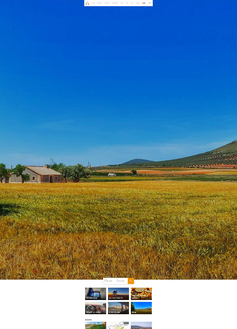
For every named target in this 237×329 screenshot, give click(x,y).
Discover (106, 3)
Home (93, 3)
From (105, 279)
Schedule (99, 3)
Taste (121, 3)
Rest (127, 3)
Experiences (115, 3)
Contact (138, 3)
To (117, 279)
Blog (132, 3)
